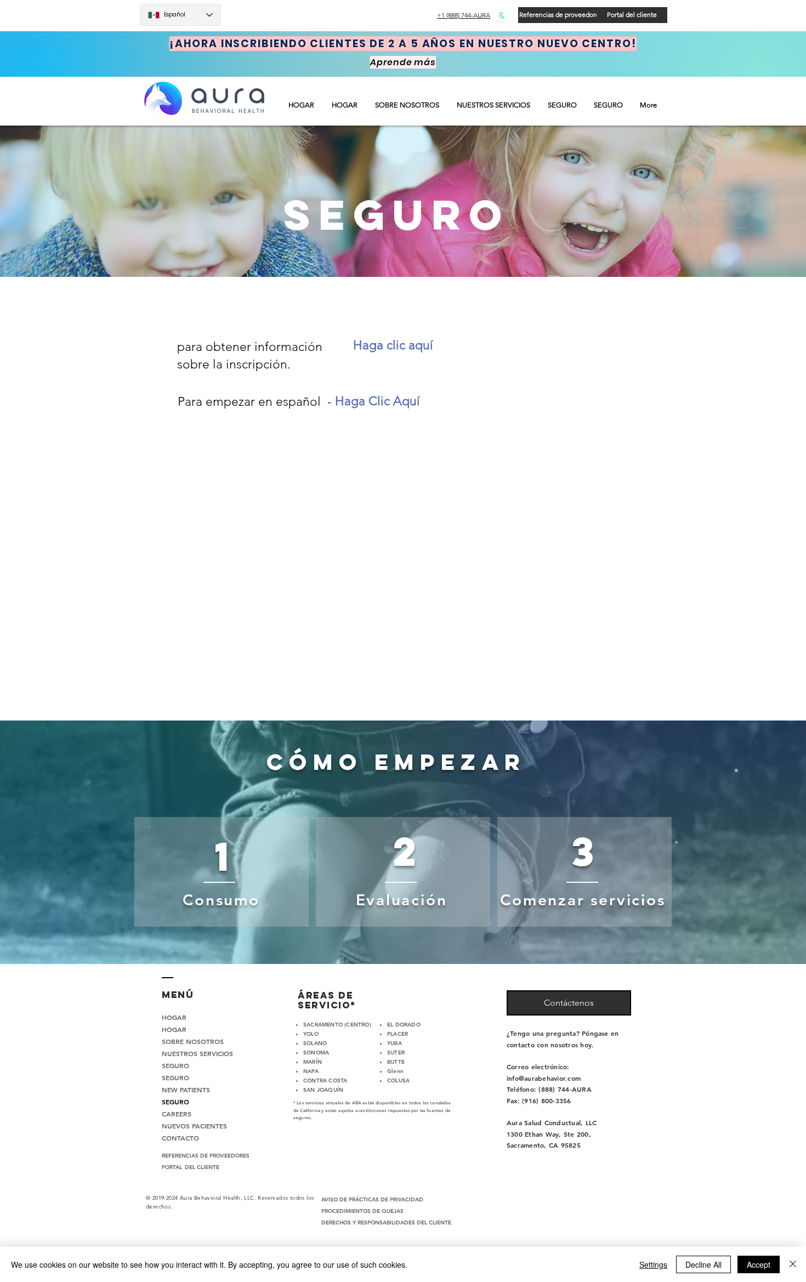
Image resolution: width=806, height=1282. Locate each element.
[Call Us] (501, 15)
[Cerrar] (792, 1264)
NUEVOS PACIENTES (191, 1125)
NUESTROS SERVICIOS (191, 1053)
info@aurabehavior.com (544, 1078)
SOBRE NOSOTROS (191, 1041)
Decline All (703, 1264)
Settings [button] (653, 1264)
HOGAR (174, 1017)
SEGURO (175, 1065)
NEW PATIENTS (186, 1089)
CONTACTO (180, 1137)
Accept (758, 1264)
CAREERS (176, 1113)
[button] (494, 105)
